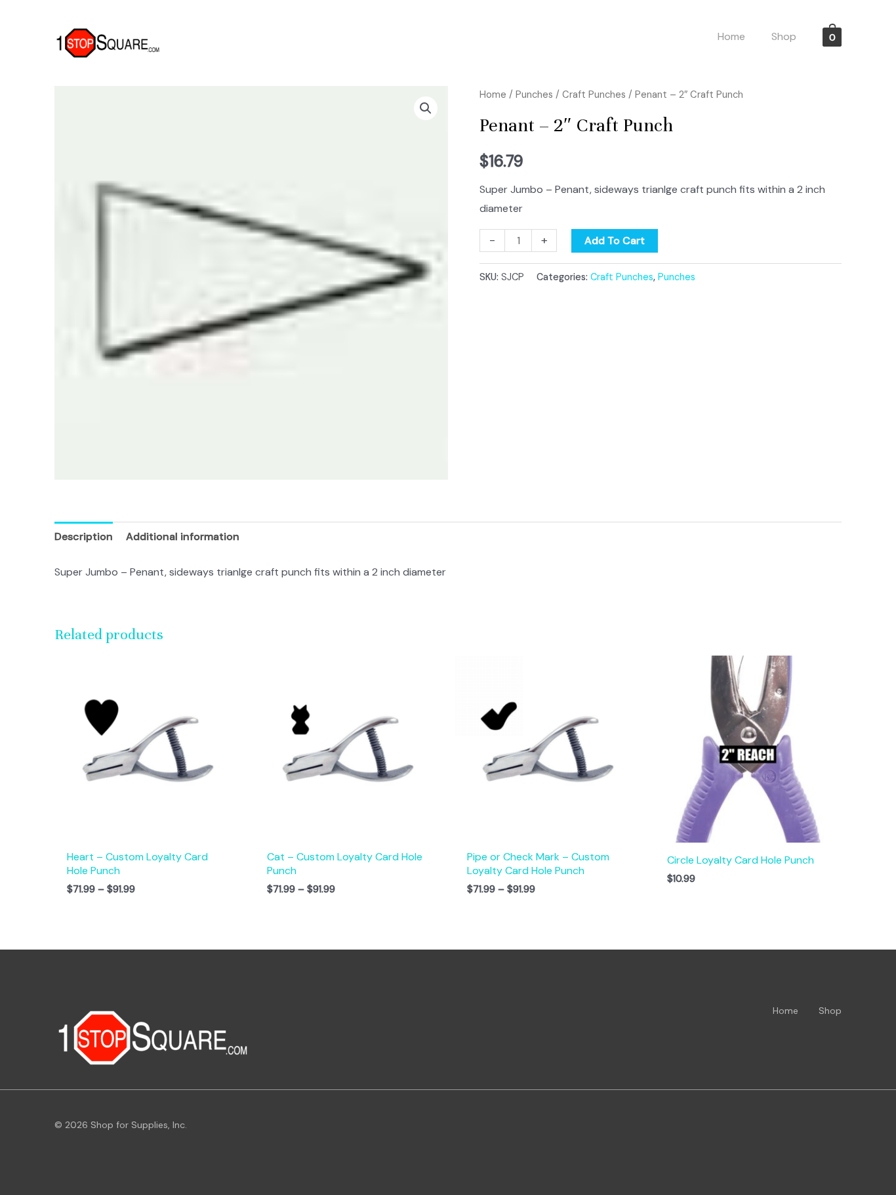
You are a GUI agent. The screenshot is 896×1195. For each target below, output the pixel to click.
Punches (534, 94)
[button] (426, 108)
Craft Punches (594, 94)
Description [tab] (83, 536)
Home (492, 94)
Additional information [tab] (182, 536)
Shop (830, 1011)
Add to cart (614, 240)
